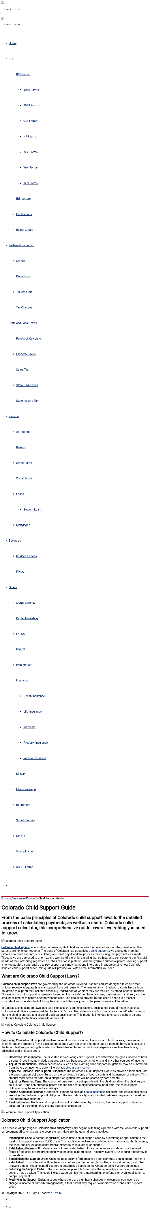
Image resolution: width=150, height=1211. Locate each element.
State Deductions (27, 385)
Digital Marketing (27, 618)
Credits (20, 261)
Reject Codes (24, 229)
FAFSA (20, 634)
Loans (20, 494)
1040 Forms (31, 90)
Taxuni (57, 1193)
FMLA (20, 571)
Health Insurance (34, 696)
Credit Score (24, 478)
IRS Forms (23, 74)
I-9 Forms (29, 136)
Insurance (22, 680)
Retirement (23, 805)
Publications (24, 214)
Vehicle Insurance (34, 758)
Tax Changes (24, 307)
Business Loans (26, 556)
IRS (11, 59)
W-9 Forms (30, 183)
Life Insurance (32, 711)
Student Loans (32, 509)
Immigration (23, 665)
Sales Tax (22, 369)
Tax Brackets (24, 292)
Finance (14, 416)
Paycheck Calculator (29, 338)
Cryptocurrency (25, 602)
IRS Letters (23, 198)
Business (15, 540)
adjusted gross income (75, 1067)
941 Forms (30, 121)
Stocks (20, 836)
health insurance (94, 1092)
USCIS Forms (24, 867)
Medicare (29, 727)
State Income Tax (27, 400)
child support (99, 950)
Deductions (23, 276)
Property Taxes (26, 354)
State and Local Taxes (23, 323)
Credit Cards (24, 463)
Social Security (25, 820)
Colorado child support (15, 947)
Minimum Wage (26, 789)
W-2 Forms (30, 152)
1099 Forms (31, 105)
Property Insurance (35, 742)
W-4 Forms (30, 167)
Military (21, 773)
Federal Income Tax (21, 245)
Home (12, 43)
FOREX (20, 649)
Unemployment (25, 851)
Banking (21, 447)
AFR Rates (23, 432)
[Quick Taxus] (10, 9)
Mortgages (23, 525)
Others (13, 587)
